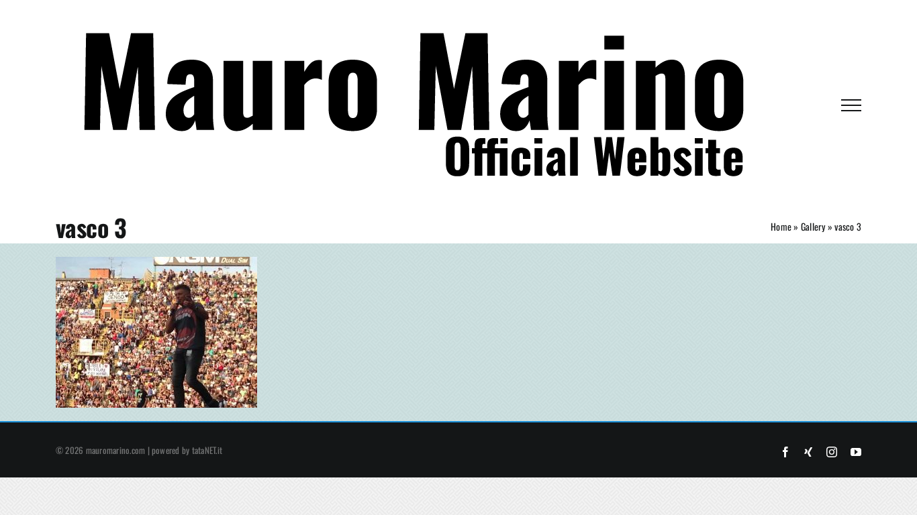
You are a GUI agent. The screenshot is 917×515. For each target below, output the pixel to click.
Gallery (813, 226)
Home (781, 226)
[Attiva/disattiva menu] (851, 105)
